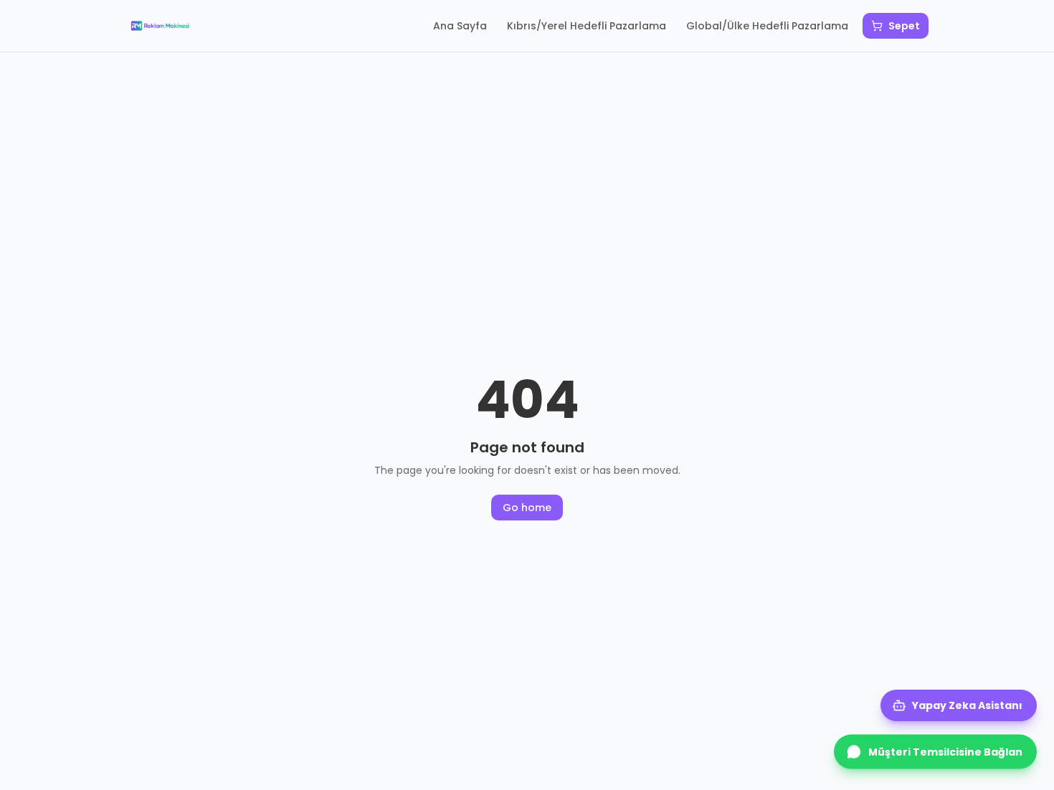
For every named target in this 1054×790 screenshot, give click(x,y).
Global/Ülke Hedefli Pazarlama (767, 26)
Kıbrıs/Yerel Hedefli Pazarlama (586, 26)
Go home (527, 507)
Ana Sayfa (460, 26)
